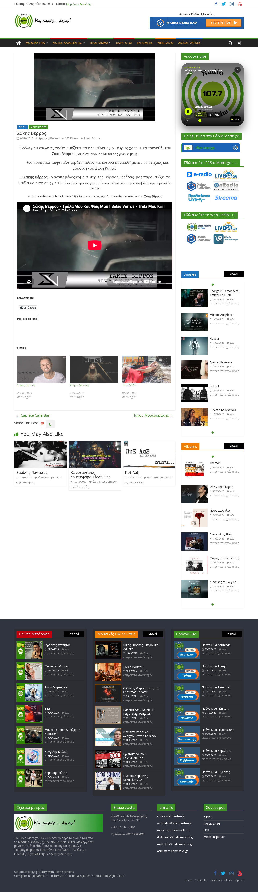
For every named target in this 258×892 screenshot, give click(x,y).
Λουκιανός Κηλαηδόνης (225, 582)
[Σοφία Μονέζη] (94, 369)
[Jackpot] (194, 362)
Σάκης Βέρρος (92, 138)
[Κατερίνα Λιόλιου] (194, 410)
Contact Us (201, 880)
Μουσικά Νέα (35, 43)
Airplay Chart (212, 824)
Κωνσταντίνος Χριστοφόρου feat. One (91, 474)
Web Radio (165, 43)
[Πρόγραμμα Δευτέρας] (187, 643)
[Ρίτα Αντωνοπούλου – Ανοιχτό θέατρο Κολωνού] (108, 730)
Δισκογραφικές (189, 43)
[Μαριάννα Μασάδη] (29, 664)
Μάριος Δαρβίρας (221, 291)
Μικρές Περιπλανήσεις (224, 534)
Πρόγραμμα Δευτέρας (216, 645)
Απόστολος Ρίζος (221, 510)
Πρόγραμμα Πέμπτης (215, 708)
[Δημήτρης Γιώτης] (29, 771)
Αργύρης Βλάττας (48, 138)
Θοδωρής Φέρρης (221, 463)
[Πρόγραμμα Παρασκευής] (187, 728)
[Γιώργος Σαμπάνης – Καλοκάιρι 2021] (108, 774)
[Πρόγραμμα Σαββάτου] (187, 749)
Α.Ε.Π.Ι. (208, 817)
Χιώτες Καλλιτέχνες (67, 43)
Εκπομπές (145, 43)
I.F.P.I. (207, 830)
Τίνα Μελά (129, 385)
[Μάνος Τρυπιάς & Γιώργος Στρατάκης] (29, 728)
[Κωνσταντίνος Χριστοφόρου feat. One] (95, 443)
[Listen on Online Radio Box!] (197, 19)
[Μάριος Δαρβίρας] (194, 291)
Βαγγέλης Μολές (56, 752)
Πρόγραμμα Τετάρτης (215, 687)
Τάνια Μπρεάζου (56, 687)
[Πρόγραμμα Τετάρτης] (187, 685)
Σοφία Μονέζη (79, 385)
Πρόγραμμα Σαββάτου (216, 751)
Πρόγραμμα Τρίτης (214, 666)
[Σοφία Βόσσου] (108, 665)
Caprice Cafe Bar (33, 415)
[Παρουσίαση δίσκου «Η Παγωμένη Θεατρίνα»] (108, 708)
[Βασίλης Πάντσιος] (40, 443)
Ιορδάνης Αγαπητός (57, 645)
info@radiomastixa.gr (171, 816)
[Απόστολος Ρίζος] (194, 511)
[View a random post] (239, 43)
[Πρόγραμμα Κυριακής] (187, 770)
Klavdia (214, 315)
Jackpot (214, 362)
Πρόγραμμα (99, 43)
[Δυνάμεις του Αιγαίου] (194, 558)
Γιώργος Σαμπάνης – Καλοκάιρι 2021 (136, 778)
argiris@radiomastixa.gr (172, 851)
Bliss (48, 708)
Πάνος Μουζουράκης (152, 415)
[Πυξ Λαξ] (149, 443)
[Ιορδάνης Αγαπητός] (29, 643)
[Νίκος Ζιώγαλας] (194, 487)
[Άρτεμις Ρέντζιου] (194, 339)
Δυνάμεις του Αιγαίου (224, 558)
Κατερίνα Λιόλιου (221, 410)
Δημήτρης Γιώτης (56, 773)
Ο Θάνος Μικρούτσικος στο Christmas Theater (141, 690)
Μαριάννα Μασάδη (78, 4)
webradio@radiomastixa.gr (174, 823)
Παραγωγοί (124, 43)
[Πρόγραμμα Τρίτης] (187, 664)
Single (22, 127)
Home (188, 880)
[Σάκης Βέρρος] (41, 369)
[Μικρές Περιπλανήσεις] (194, 534)
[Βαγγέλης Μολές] (29, 749)
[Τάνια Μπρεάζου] (29, 685)
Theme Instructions (221, 880)
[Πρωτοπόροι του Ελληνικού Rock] (108, 752)
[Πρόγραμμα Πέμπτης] (187, 706)
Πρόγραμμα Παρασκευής (218, 730)
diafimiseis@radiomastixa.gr (175, 837)
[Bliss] (29, 706)
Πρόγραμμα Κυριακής (216, 772)
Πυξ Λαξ (132, 472)
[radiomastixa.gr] (18, 43)
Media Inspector (214, 837)
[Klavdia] (194, 315)
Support (239, 880)
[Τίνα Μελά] (146, 369)
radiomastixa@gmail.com (173, 830)
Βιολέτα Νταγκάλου (223, 386)
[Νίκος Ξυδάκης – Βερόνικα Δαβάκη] (108, 643)
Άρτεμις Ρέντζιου (221, 338)
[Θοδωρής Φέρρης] (194, 463)
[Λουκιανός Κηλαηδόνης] (194, 582)
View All (234, 274)
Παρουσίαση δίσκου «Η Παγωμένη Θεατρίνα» (138, 712)
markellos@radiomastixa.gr (175, 844)
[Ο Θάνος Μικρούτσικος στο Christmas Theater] (108, 686)
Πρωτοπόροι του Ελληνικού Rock (134, 756)
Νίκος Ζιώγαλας (220, 487)
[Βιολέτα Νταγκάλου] (194, 386)
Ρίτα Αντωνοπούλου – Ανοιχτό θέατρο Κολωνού (140, 734)
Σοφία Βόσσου (133, 667)
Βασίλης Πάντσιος (31, 472)
